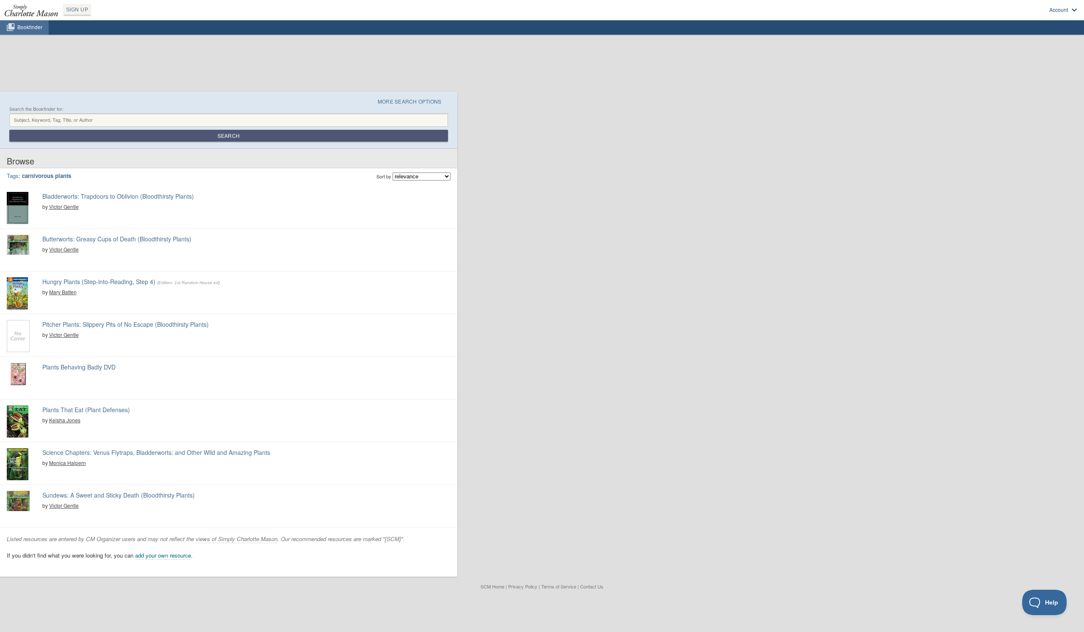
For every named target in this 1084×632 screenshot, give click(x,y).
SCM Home (492, 586)
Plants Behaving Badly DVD (79, 367)
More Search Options (410, 101)
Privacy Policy (522, 586)
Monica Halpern (67, 462)
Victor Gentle (64, 206)
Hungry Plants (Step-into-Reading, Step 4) (98, 281)
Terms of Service (558, 586)
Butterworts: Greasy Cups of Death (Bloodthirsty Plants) (116, 239)
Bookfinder (29, 27)
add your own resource (163, 555)
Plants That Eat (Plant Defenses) (86, 409)
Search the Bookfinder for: (36, 109)
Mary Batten (63, 291)
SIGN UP (77, 10)
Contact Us (591, 586)
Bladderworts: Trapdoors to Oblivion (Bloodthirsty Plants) (118, 196)
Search (229, 135)
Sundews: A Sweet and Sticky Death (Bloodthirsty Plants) (118, 495)
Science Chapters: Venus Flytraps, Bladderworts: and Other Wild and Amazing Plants (156, 452)
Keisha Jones (64, 420)
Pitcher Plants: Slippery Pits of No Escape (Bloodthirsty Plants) (125, 324)
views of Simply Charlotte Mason (236, 539)
